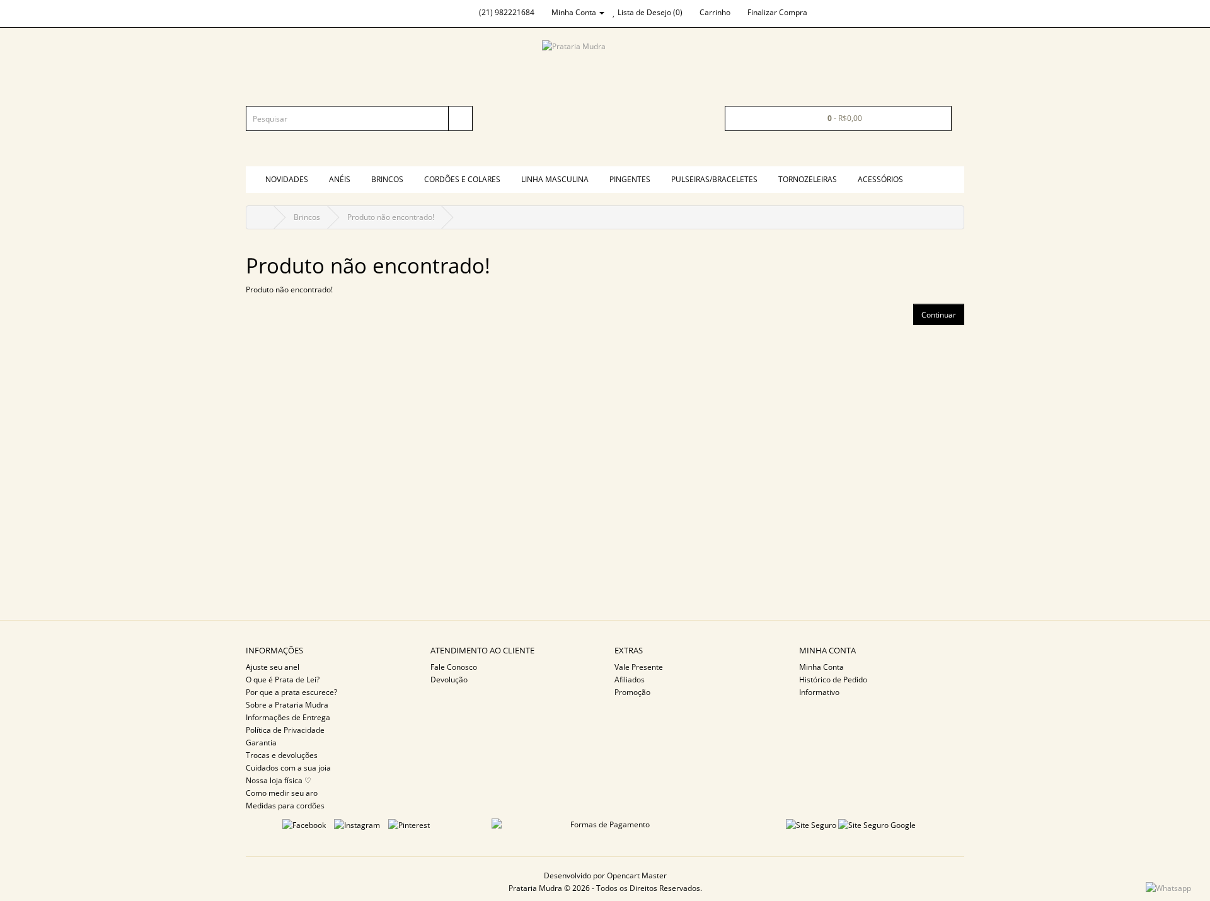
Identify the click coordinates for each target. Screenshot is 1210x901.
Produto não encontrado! (390, 217)
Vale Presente (638, 667)
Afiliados (629, 679)
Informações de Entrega (288, 717)
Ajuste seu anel (272, 667)
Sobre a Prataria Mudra (287, 704)
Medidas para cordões (285, 805)
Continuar (938, 314)
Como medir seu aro (282, 793)
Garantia (261, 742)
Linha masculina (555, 179)
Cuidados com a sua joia (288, 767)
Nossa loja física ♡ (278, 780)
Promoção (632, 692)
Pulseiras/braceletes (714, 179)
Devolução (449, 679)
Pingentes (629, 179)
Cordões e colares (462, 179)
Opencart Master (637, 875)
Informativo (819, 692)
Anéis (339, 179)
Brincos (387, 179)
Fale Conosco (453, 667)
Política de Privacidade (285, 730)
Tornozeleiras (807, 179)
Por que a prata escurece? (291, 692)
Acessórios (880, 179)
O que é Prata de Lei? (283, 679)
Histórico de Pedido (833, 679)
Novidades (286, 179)
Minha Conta (821, 667)
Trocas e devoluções (282, 755)
